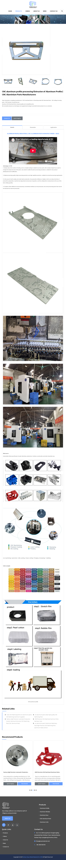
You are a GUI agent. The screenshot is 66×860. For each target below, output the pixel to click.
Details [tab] (12, 127)
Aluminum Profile (44, 808)
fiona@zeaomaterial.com (43, 841)
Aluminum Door (44, 815)
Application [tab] (53, 127)
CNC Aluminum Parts (45, 819)
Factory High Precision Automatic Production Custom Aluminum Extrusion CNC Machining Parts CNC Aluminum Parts (18, 721)
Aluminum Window (45, 812)
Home (10, 11)
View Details (24, 784)
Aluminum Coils (44, 822)
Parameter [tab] (33, 127)
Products (18, 11)
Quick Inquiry (17, 118)
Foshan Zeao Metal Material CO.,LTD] (32, 857)
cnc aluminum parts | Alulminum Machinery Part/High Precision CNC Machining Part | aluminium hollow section (45, 725)
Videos (27, 11)
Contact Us (53, 11)
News (44, 11)
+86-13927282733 (40, 845)
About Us (36, 11)
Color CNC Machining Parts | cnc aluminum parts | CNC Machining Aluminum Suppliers (48, 772)
